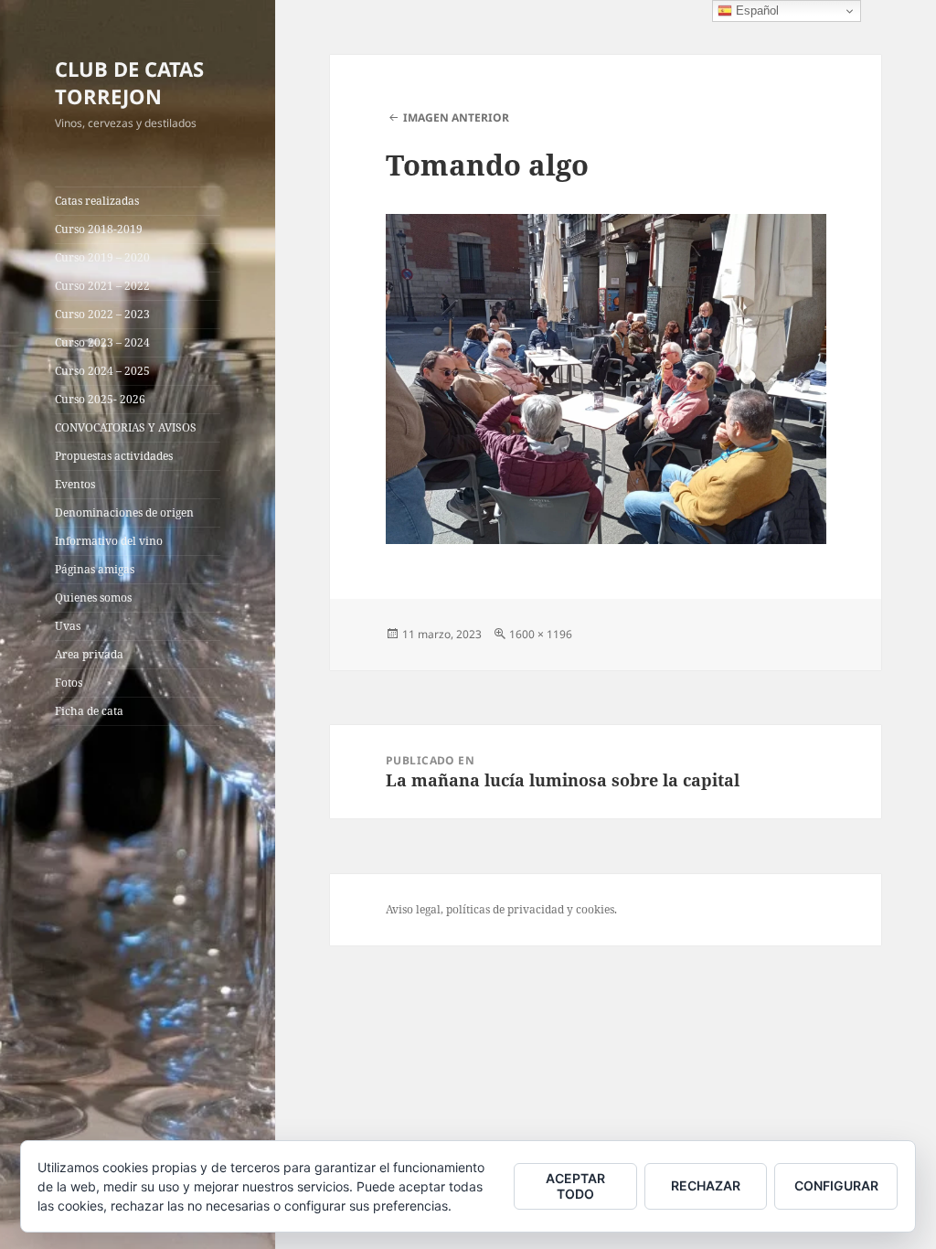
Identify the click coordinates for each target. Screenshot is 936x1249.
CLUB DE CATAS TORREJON (129, 82)
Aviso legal (413, 909)
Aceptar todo (575, 1185)
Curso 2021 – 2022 (102, 286)
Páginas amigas (94, 569)
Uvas (67, 626)
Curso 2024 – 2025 (102, 371)
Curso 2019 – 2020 (102, 257)
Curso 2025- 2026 (100, 399)
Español (755, 10)
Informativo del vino (109, 541)
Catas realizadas (97, 200)
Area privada (89, 654)
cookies (595, 909)
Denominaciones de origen (124, 512)
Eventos (75, 484)
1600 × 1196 (540, 634)
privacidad (535, 909)
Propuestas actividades (114, 456)
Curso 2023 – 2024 (102, 342)
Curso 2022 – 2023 (102, 314)
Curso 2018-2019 (99, 229)
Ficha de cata (89, 711)
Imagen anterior (456, 117)
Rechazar (705, 1185)
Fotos (68, 682)
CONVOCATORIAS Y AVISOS (126, 427)
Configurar (836, 1185)
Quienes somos (93, 597)
